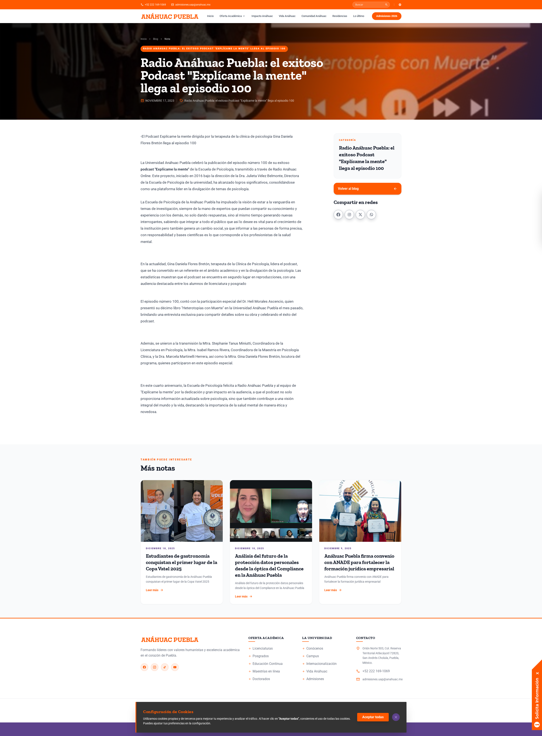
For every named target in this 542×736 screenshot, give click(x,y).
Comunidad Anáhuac (313, 16)
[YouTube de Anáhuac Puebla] (175, 667)
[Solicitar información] (537, 675)
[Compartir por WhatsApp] (371, 214)
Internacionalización (319, 664)
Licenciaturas (260, 648)
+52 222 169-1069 (153, 4)
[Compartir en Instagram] (349, 214)
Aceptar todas (373, 717)
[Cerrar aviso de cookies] (396, 717)
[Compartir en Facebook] (338, 214)
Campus (310, 656)
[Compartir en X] (360, 214)
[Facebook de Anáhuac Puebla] (144, 667)
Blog (155, 38)
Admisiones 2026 (386, 16)
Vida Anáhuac (287, 16)
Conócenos (312, 648)
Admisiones (313, 679)
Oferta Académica (233, 16)
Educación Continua (265, 664)
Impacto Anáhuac (262, 16)
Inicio (210, 16)
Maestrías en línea (264, 671)
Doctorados (259, 679)
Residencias (339, 16)
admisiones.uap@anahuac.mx (190, 4)
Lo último (358, 16)
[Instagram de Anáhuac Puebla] (154, 667)
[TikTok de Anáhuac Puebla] (165, 667)
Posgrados (258, 656)
